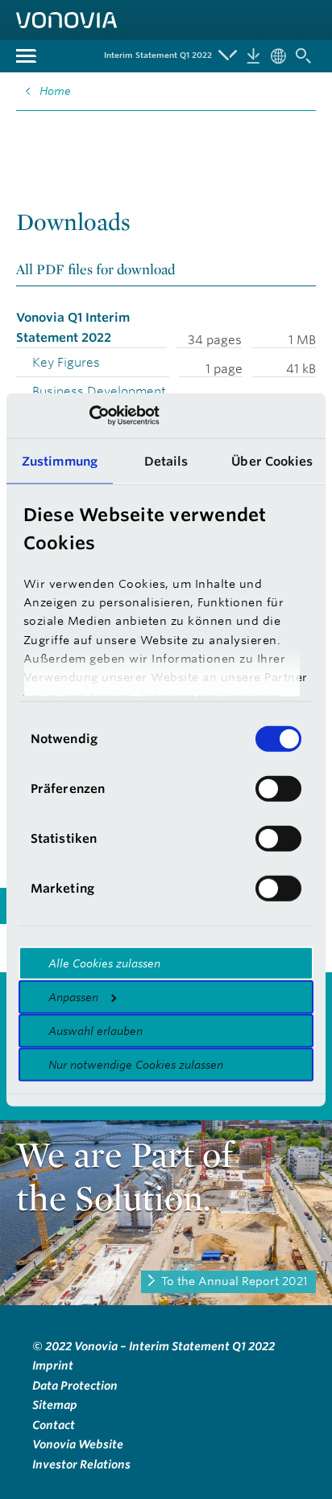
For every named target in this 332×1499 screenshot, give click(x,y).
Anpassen (73, 996)
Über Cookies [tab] (272, 460)
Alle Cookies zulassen (104, 962)
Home (55, 91)
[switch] (278, 788)
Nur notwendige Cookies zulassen (135, 1064)
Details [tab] (166, 460)
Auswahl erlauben (95, 1030)
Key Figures (66, 362)
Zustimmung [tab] (60, 460)
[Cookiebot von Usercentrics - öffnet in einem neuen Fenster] (89, 415)
